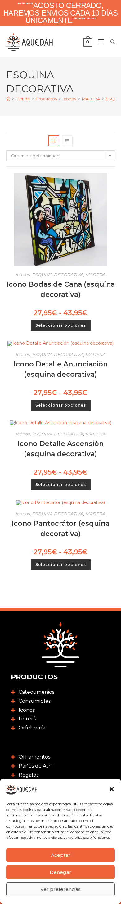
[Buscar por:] (110, 42)
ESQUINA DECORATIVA (57, 274)
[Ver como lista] (67, 140)
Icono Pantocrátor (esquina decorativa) (60, 528)
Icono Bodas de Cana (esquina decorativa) (61, 289)
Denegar (60, 872)
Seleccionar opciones (60, 325)
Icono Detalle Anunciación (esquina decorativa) (61, 369)
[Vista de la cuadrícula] (53, 140)
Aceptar (60, 855)
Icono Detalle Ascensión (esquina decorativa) (60, 448)
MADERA (95, 274)
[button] (112, 789)
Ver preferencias (60, 889)
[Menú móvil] (99, 42)
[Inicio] (8, 98)
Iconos (23, 274)
